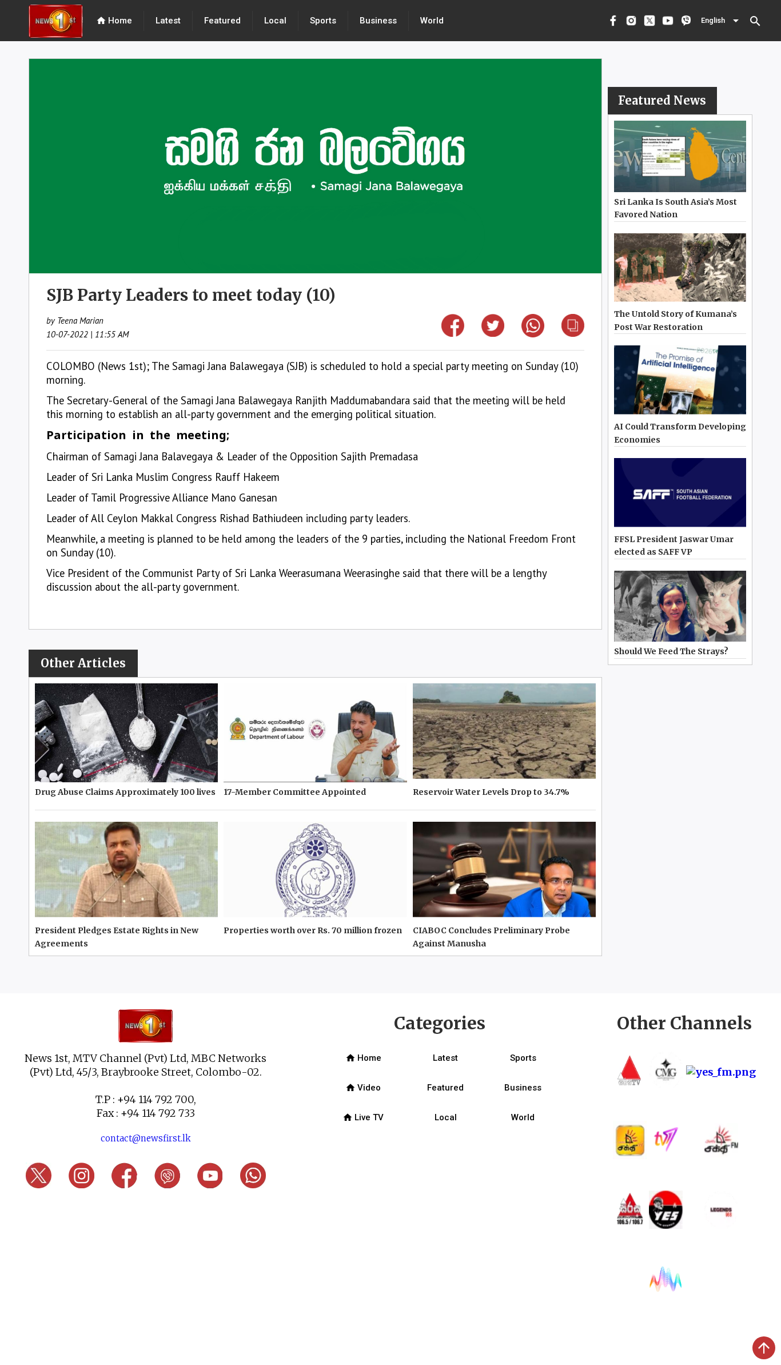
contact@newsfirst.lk (146, 1138)
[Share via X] (492, 333)
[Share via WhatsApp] (532, 333)
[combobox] (721, 20)
